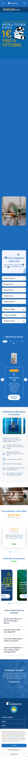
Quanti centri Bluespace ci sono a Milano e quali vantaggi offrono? (13, 650)
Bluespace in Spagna (9, 309)
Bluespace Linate (8, 296)
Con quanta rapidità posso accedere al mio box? (13, 640)
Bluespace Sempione (9, 301)
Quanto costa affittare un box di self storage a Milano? (13, 621)
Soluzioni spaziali (7, 717)
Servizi (4, 721)
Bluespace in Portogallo (10, 315)
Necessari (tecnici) (14, 750)
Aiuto (3, 725)
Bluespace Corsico (8, 284)
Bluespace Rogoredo (9, 278)
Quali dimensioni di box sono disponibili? (12, 631)
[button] (9, 603)
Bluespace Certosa (9, 290)
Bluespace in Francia (9, 321)
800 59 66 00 (14, 682)
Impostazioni (14, 754)
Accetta (14, 745)
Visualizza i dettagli (14, 397)
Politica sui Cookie (13, 737)
